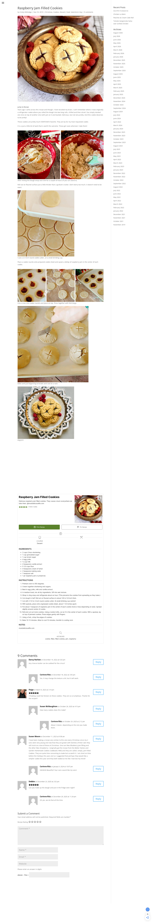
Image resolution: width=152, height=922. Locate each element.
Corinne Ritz (45, 674)
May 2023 (117, 156)
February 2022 (118, 207)
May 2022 (117, 197)
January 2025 (118, 94)
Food (68, 12)
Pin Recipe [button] (83, 527)
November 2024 (119, 101)
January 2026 (118, 57)
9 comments (88, 12)
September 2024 (119, 108)
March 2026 (117, 50)
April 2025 (117, 84)
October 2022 (118, 180)
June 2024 (117, 118)
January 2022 (118, 211)
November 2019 (119, 225)
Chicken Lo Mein (119, 14)
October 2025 (118, 67)
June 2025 (117, 77)
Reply (98, 661)
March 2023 (117, 163)
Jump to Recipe (23, 107)
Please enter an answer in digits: (30, 869)
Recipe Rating (23, 822)
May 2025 (117, 81)
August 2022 (118, 187)
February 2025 (118, 91)
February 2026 (118, 53)
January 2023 (118, 170)
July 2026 (116, 36)
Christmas (48, 12)
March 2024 (117, 125)
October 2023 (118, 139)
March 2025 (117, 88)
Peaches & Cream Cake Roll (123, 18)
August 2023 (118, 146)
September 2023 (119, 142)
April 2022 (117, 201)
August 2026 (118, 33)
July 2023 (116, 149)
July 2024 (116, 115)
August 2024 (118, 111)
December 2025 (119, 60)
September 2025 (119, 70)
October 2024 (118, 105)
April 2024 (117, 122)
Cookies (56, 12)
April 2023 (117, 159)
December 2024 (119, 98)
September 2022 (119, 183)
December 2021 (119, 214)
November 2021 (119, 218)
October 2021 (118, 221)
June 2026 (117, 40)
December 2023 (119, 132)
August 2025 (118, 74)
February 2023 (118, 166)
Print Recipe (40, 527)
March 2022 (117, 204)
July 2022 (116, 190)
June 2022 (117, 194)
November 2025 (119, 64)
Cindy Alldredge (26, 12)
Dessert (63, 12)
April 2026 (117, 46)
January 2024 (118, 129)
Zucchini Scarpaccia (120, 11)
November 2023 (119, 136)
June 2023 (117, 153)
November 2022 (119, 177)
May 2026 (117, 43)
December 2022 (119, 173)
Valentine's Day (76, 12)
